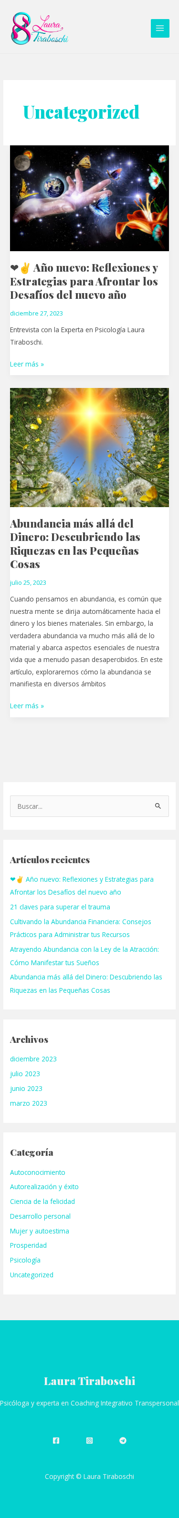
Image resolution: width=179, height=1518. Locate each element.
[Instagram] (89, 1440)
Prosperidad (28, 1245)
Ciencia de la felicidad (42, 1201)
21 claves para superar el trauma (60, 906)
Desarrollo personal (40, 1216)
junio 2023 (26, 1088)
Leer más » (27, 363)
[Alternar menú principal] (160, 28)
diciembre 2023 (33, 1058)
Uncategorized (31, 1274)
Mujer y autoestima (39, 1230)
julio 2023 (25, 1073)
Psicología (25, 1259)
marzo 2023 (28, 1103)
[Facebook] (56, 1440)
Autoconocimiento (37, 1172)
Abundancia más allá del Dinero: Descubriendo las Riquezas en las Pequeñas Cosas (75, 543)
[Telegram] (123, 1440)
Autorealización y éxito (44, 1186)
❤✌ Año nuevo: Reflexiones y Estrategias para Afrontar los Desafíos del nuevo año (84, 280)
